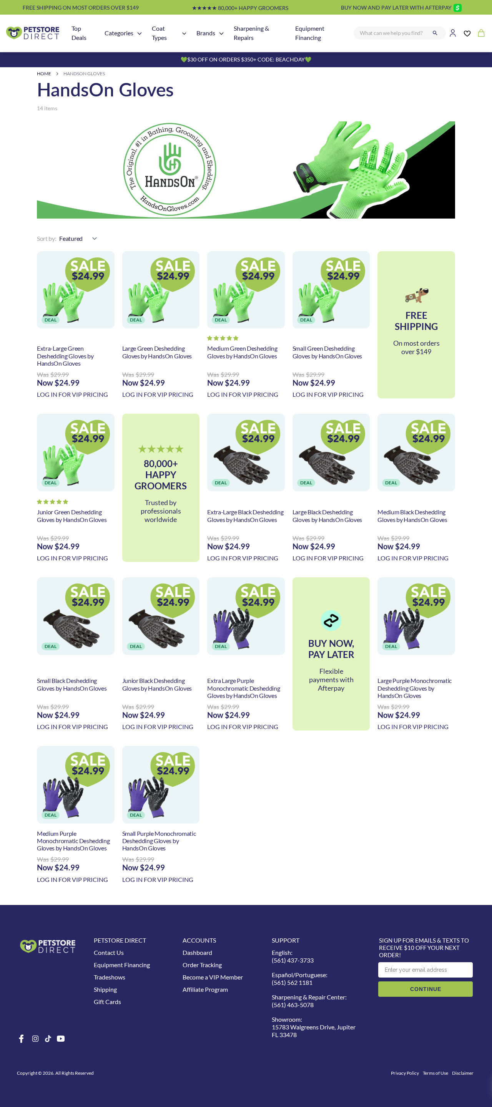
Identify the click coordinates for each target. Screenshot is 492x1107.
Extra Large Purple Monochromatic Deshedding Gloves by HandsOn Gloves (243, 688)
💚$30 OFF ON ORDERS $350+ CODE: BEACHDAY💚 (246, 59)
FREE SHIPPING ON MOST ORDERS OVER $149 (81, 7)
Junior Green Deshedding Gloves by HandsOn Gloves (71, 515)
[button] (222, 338)
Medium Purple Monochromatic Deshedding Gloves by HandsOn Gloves (73, 841)
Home (44, 73)
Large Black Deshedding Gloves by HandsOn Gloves (327, 515)
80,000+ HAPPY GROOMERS (240, 8)
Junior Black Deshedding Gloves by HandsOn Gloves (157, 684)
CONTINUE (425, 989)
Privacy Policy (405, 1073)
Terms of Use (435, 1073)
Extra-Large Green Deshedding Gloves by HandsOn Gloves (65, 355)
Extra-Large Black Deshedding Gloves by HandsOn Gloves (245, 515)
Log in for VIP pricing (72, 394)
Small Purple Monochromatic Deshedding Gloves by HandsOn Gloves (159, 841)
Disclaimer (463, 1073)
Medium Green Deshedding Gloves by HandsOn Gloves (242, 352)
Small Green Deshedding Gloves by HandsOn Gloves (327, 352)
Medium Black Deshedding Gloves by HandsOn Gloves (412, 515)
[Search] (435, 33)
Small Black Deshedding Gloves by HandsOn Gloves (71, 684)
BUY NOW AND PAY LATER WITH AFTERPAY (396, 7)
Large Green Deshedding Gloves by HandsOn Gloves (157, 352)
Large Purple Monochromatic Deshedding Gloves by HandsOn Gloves (414, 688)
